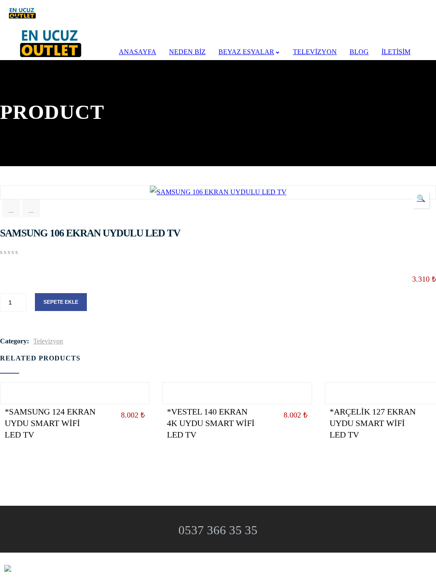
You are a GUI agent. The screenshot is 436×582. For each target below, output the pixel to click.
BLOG (359, 51)
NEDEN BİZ (187, 51)
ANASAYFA (137, 51)
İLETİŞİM (396, 51)
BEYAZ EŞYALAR (246, 51)
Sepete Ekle (60, 302)
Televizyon (48, 341)
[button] (421, 200)
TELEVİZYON (315, 51)
